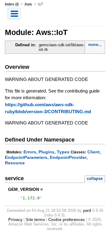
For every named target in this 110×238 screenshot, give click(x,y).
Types (63, 151)
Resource (15, 162)
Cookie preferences (66, 219)
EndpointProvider (68, 157)
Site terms (35, 219)
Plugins (46, 151)
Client (93, 151)
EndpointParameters (26, 157)
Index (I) (12, 4)
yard (87, 210)
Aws (28, 4)
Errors (30, 151)
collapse (95, 178)
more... (95, 44)
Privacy (15, 219)
